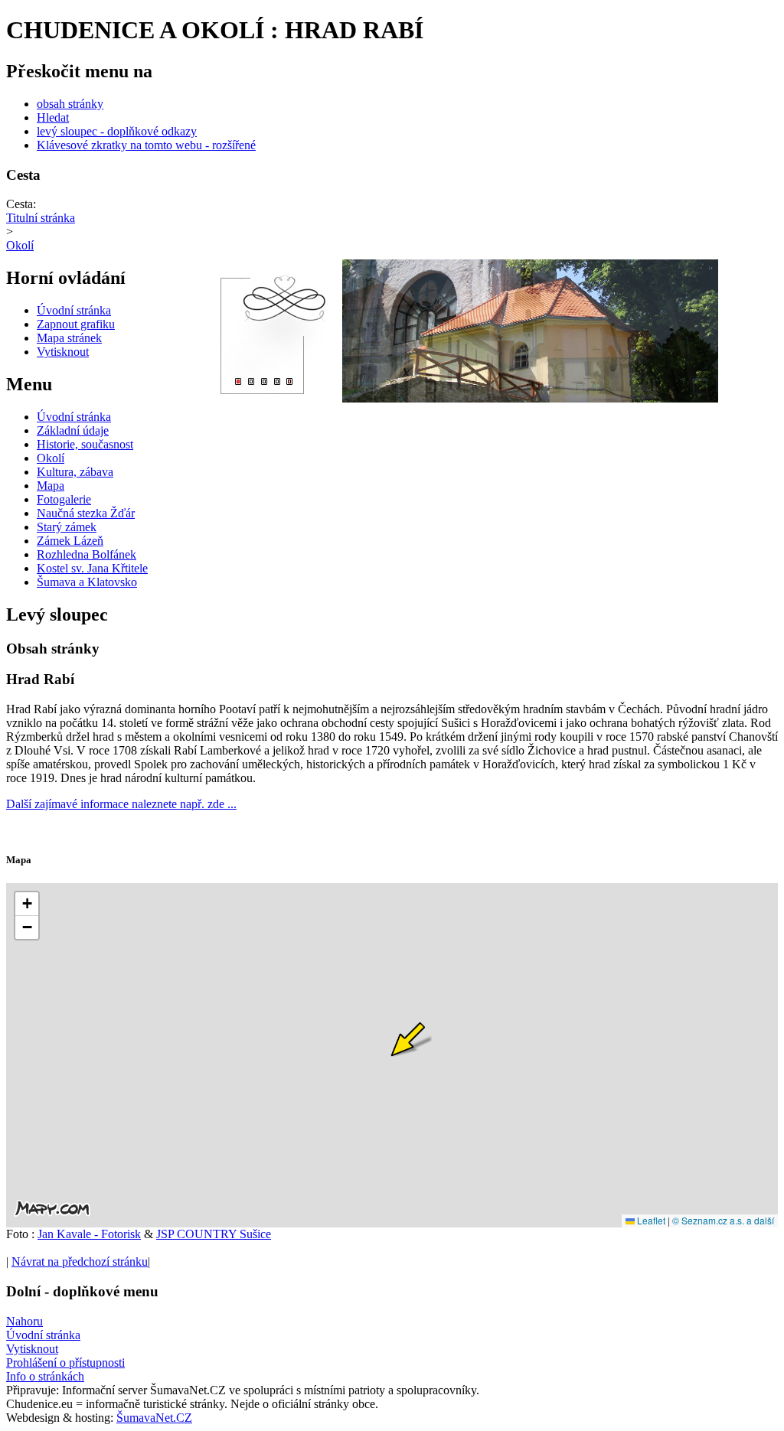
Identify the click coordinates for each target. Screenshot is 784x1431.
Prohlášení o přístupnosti (65, 1362)
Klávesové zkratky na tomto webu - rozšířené (146, 145)
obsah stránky (70, 103)
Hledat (53, 117)
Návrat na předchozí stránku (79, 1261)
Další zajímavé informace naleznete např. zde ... (121, 803)
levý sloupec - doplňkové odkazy (117, 131)
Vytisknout (32, 1348)
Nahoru (24, 1321)
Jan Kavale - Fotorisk (89, 1233)
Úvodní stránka (43, 1334)
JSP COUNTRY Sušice (213, 1233)
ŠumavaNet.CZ (154, 1417)
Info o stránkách (45, 1376)
